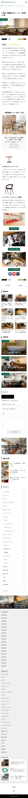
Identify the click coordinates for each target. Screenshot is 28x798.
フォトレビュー (4, 19)
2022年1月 (3, 645)
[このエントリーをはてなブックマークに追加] (9, 39)
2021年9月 (3, 648)
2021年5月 (3, 660)
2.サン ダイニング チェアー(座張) (11, 197)
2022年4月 (3, 636)
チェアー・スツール (5, 707)
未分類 (2, 746)
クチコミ (3, 695)
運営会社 (14, 786)
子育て (2, 743)
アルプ (2, 677)
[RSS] (14, 791)
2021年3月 (3, 666)
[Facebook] (10, 274)
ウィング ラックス (5, 683)
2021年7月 (3, 654)
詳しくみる (14, 146)
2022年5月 (3, 633)
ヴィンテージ (4, 686)
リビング (3, 719)
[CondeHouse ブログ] (8, 2)
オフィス (3, 689)
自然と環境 (3, 752)
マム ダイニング (5, 716)
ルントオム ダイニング (6, 725)
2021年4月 (3, 663)
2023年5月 (3, 624)
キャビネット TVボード (6, 692)
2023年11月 (4, 615)
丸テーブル (3, 728)
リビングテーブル (5, 722)
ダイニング (3, 704)
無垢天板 (3, 749)
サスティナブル (4, 698)
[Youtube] (14, 274)
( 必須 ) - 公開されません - (9, 408)
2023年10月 (4, 618)
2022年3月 (3, 639)
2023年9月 (3, 621)
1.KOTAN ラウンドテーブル (10, 166)
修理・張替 (3, 737)
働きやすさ (3, 740)
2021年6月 (3, 657)
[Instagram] (17, 274)
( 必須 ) (9, 404)
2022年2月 (3, 642)
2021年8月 (3, 651)
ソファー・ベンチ (5, 701)
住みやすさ (3, 734)
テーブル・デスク (5, 710)
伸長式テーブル (4, 731)
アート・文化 (4, 674)
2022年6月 (3, 630)
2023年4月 (3, 627)
